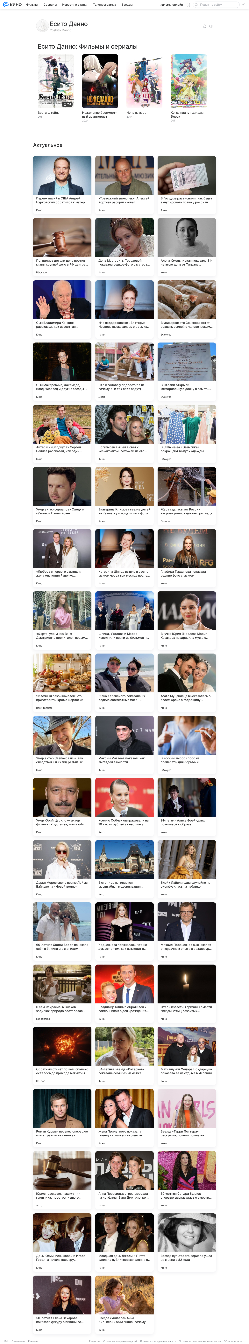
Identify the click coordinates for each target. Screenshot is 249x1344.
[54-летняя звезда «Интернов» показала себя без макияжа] (124, 1056)
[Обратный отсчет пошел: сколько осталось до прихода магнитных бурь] (62, 1056)
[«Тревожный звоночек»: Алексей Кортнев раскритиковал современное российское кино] (124, 185)
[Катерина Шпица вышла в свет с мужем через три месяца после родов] (124, 558)
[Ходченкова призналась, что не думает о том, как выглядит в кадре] (124, 931)
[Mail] (6, 4)
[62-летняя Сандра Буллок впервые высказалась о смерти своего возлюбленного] (187, 1180)
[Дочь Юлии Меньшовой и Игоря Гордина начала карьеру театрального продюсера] (62, 1242)
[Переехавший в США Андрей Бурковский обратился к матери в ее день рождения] (62, 185)
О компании (18, 1341)
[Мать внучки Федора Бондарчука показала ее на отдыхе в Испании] (187, 1056)
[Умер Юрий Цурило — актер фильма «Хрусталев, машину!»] (62, 807)
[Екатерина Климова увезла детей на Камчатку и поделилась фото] (124, 496)
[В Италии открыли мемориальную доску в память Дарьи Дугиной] (187, 372)
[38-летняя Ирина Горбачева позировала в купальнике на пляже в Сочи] (187, 1305)
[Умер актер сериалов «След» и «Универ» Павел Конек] (62, 496)
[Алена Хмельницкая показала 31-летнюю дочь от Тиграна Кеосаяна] (187, 247)
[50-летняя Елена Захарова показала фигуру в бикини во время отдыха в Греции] (62, 1305)
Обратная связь (233, 1341)
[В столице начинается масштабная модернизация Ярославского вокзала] (124, 869)
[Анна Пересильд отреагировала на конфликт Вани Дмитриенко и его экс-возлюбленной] (124, 1180)
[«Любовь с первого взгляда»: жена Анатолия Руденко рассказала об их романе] (62, 558)
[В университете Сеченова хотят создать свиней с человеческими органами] (187, 309)
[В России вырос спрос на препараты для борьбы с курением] (187, 745)
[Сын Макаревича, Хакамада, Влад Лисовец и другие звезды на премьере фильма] (62, 372)
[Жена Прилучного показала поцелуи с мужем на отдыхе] (124, 1118)
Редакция (94, 1341)
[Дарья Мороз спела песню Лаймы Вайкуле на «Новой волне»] (62, 869)
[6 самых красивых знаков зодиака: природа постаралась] (62, 994)
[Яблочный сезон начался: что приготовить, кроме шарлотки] (62, 683)
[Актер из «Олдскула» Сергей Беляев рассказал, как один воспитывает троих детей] (62, 434)
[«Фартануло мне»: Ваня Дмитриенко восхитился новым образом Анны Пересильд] (62, 620)
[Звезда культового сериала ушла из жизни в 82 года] (187, 1242)
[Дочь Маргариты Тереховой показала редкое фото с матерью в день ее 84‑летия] (124, 247)
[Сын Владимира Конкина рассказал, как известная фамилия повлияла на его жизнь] (62, 309)
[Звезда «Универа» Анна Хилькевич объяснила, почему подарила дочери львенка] (124, 1305)
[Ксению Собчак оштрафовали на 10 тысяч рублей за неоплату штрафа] (124, 807)
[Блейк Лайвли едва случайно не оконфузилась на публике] (187, 869)
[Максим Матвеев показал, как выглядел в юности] (124, 745)
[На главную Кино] (15, 4)
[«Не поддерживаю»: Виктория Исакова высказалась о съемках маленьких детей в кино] (124, 309)
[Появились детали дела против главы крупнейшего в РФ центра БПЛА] (62, 247)
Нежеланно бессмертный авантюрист (99, 114)
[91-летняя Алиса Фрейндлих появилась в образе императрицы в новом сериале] (187, 807)
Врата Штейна (49, 112)
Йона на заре (136, 112)
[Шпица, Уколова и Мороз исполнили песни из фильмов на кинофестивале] (124, 620)
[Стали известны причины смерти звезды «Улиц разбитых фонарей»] (187, 994)
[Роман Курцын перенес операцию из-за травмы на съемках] (62, 1118)
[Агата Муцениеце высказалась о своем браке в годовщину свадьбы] (187, 683)
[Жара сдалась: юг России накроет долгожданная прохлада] (187, 496)
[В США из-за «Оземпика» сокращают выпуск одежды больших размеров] (187, 434)
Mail (6, 1341)
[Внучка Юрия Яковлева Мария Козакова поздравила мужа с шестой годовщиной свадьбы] (187, 620)
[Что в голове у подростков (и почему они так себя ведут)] (124, 372)
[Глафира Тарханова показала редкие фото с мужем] (187, 558)
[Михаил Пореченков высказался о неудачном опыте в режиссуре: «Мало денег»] (187, 931)
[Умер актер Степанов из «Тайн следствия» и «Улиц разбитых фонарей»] (62, 745)
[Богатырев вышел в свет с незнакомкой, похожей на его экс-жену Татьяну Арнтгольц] (124, 434)
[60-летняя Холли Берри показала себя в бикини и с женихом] (62, 931)
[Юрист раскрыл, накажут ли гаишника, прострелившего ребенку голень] (62, 1180)
